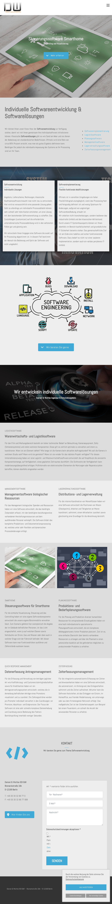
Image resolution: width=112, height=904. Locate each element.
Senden (57, 861)
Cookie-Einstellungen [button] (76, 896)
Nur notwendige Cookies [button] (96, 896)
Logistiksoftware (93, 134)
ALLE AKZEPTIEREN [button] (86, 887)
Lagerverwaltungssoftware (97, 145)
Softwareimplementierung (97, 131)
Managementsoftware (95, 142)
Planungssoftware (93, 138)
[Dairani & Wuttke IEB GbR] (12, 7)
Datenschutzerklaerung (75, 879)
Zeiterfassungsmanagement (98, 149)
